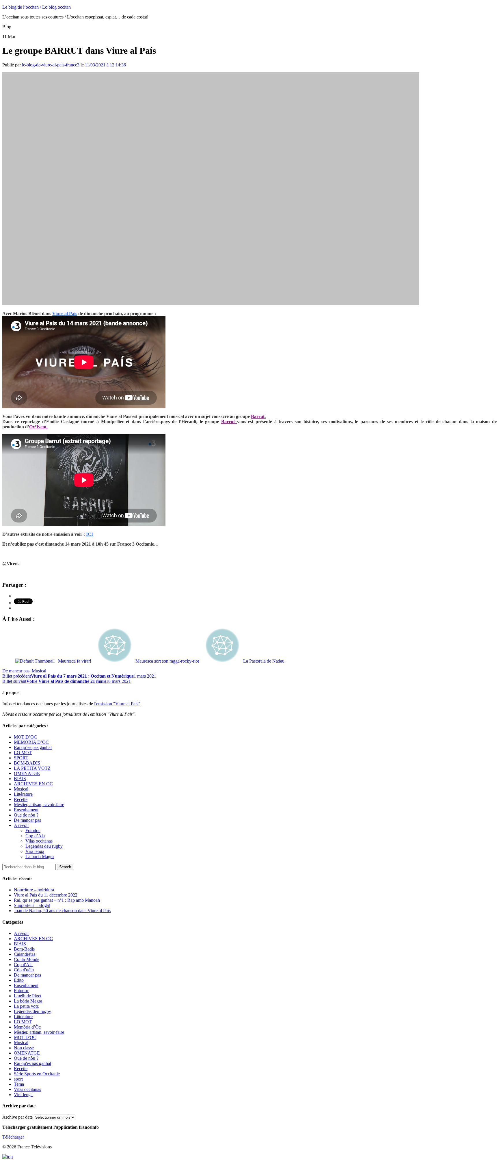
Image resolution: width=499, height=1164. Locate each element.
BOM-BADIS (27, 762)
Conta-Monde (26, 959)
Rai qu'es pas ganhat (32, 1063)
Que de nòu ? (26, 814)
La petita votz (26, 1006)
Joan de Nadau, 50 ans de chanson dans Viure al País (62, 910)
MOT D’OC (25, 737)
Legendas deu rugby (44, 846)
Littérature (23, 794)
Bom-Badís (24, 949)
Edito (19, 980)
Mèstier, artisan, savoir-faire (39, 804)
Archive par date (17, 1117)
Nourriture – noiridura (34, 889)
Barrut (228, 421)
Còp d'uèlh (24, 969)
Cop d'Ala (23, 964)
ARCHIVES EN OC (33, 783)
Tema (19, 1084)
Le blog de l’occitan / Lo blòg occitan (36, 7)
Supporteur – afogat (32, 905)
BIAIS (20, 778)
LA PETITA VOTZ (32, 768)
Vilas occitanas (39, 840)
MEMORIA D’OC (31, 742)
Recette (20, 799)
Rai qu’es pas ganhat (33, 747)
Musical (39, 670)
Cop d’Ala (35, 835)
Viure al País (64, 313)
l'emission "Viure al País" (117, 703)
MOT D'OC (25, 1037)
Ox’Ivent (37, 426)
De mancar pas (15, 670)
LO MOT (23, 752)
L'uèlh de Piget (27, 995)
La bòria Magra (39, 856)
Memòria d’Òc (27, 1026)
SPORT (21, 757)
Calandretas (24, 954)
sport (18, 1078)
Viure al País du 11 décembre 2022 (45, 894)
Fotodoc (32, 830)
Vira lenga (34, 851)
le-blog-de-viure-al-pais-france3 (50, 64)
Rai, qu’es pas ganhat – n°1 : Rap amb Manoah (57, 900)
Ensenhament (26, 809)
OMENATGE (27, 773)
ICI (89, 534)
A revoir (21, 825)
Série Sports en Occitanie (37, 1073)
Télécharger (13, 1137)
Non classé (24, 1047)
